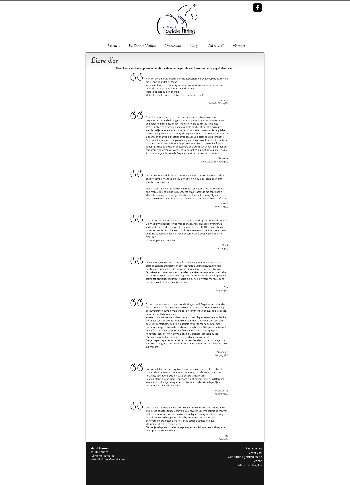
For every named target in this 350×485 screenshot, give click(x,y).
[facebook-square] (257, 7)
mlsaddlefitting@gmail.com (107, 459)
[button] (142, 44)
